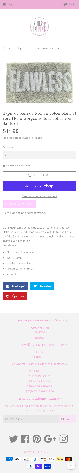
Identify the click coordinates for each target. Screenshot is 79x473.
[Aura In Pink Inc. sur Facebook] (25, 442)
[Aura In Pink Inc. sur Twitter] (13, 442)
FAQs (39, 352)
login (14, 213)
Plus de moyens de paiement (39, 196)
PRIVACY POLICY (39, 381)
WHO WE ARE (39, 327)
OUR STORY (39, 332)
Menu (10, 4)
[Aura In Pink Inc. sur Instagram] (63, 442)
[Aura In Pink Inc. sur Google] (50, 442)
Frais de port (10, 138)
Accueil (6, 48)
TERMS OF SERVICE (39, 386)
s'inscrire (67, 419)
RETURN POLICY (39, 371)
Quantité (8, 147)
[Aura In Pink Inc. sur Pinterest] (36, 442)
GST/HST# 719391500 (39, 391)
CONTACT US (39, 357)
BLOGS (39, 338)
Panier (72, 4)
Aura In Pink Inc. (41, 452)
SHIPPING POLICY (39, 376)
